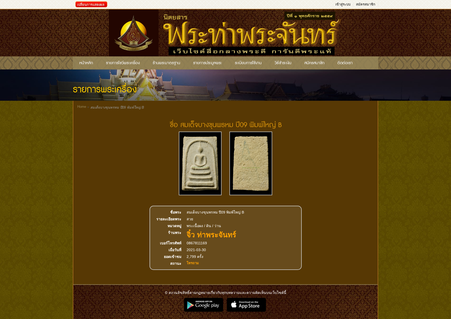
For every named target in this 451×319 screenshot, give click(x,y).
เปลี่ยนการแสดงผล (90, 5)
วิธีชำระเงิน (283, 63)
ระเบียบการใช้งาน (248, 63)
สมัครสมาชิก (365, 4)
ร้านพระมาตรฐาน (166, 63)
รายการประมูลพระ (207, 63)
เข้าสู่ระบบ (343, 4)
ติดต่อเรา (345, 63)
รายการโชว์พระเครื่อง (123, 63)
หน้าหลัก (86, 63)
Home (81, 107)
